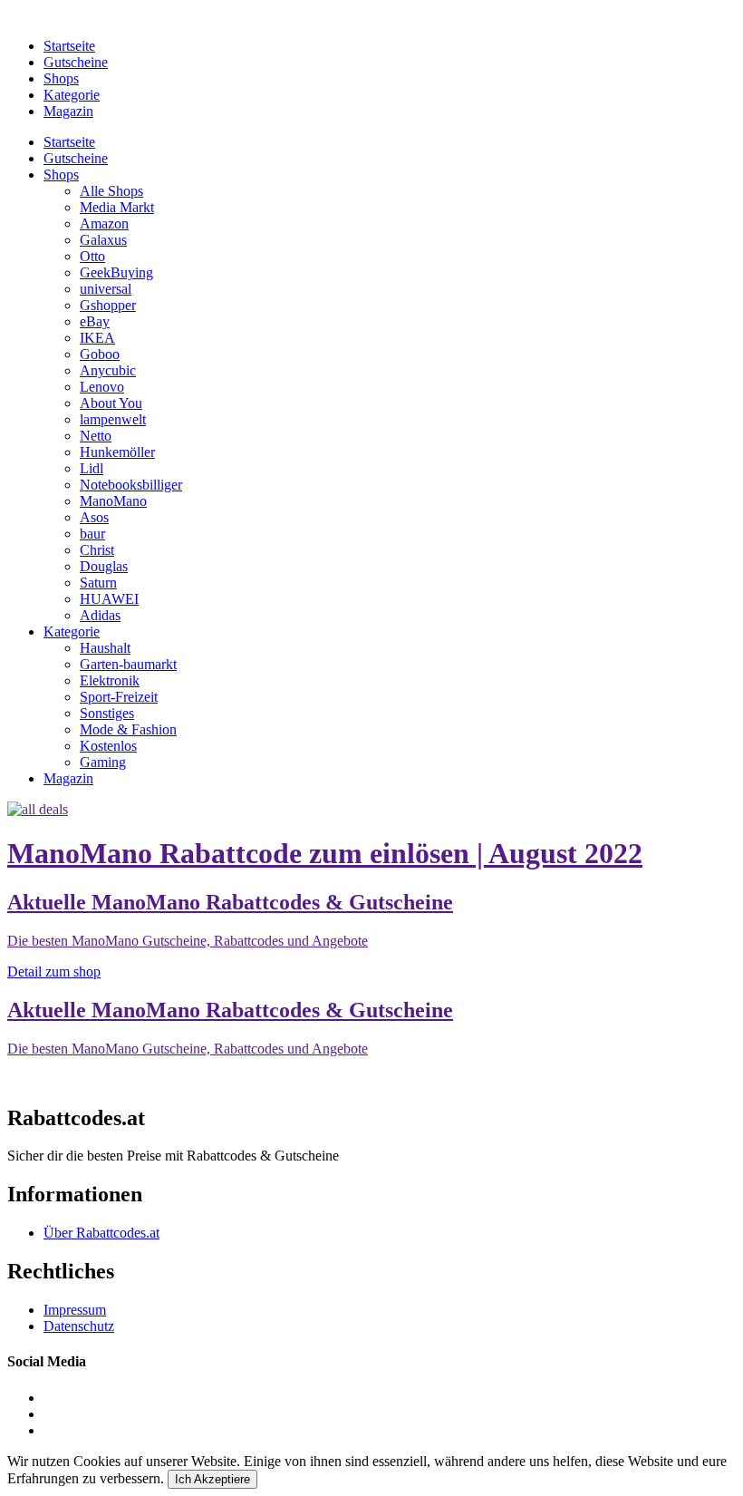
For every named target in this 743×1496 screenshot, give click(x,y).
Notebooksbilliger (131, 484)
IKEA (97, 337)
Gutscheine (75, 62)
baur (92, 533)
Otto (92, 256)
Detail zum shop (54, 971)
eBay (95, 321)
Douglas (104, 566)
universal (105, 288)
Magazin (68, 111)
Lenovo (102, 386)
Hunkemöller (117, 452)
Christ (97, 550)
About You (111, 403)
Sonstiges (107, 713)
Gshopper (108, 305)
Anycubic (108, 370)
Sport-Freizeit (119, 696)
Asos (94, 517)
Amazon (104, 223)
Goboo (100, 354)
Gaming (103, 762)
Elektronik (110, 680)
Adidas (100, 615)
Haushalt (105, 648)
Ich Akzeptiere (212, 1479)
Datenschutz (78, 1326)
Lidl (91, 468)
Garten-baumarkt (128, 664)
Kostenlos (108, 745)
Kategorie (71, 94)
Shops (61, 78)
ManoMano (113, 501)
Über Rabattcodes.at (101, 1232)
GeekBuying (116, 272)
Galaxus (103, 240)
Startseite (69, 45)
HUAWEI (109, 599)
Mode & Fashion (128, 729)
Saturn (98, 582)
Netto (95, 435)
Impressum (74, 1309)
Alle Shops (111, 191)
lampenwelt (113, 419)
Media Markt (117, 207)
